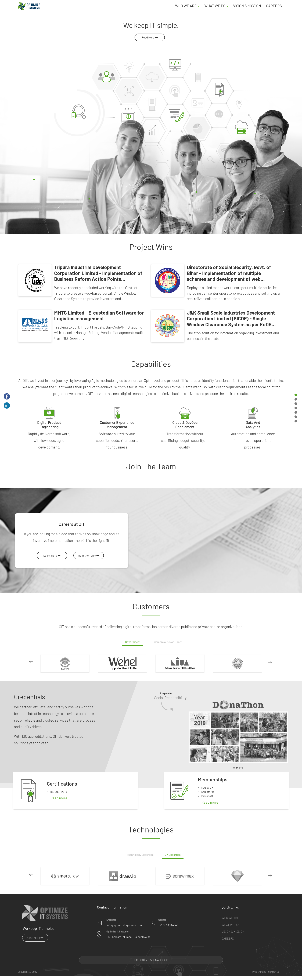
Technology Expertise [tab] (140, 854)
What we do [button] (215, 5)
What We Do (230, 924)
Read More (148, 37)
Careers (274, 5)
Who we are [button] (186, 5)
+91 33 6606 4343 (168, 925)
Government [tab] (133, 641)
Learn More (50, 555)
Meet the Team (87, 555)
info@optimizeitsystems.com (124, 925)
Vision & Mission (247, 5)
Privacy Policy (259, 972)
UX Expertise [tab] (173, 854)
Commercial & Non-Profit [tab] (167, 641)
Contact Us (273, 972)
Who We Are (230, 917)
